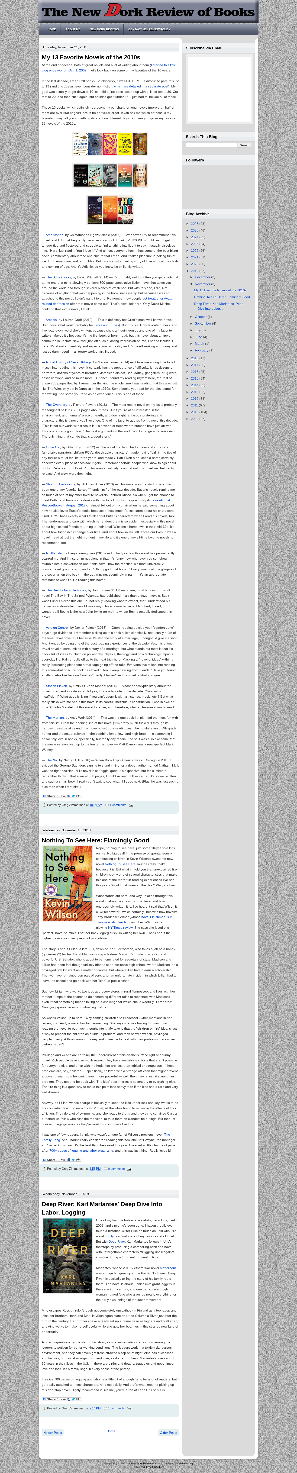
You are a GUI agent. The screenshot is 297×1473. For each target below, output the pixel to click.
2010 (195, 412)
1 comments (118, 805)
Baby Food (138, 1467)
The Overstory (56, 404)
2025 (195, 230)
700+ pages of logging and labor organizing (81, 1150)
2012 (195, 398)
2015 (195, 378)
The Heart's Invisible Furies (66, 590)
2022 (195, 250)
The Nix (51, 760)
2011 (195, 405)
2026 (195, 224)
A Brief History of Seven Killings (68, 362)
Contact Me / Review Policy (149, 29)
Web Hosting (185, 1463)
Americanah (54, 235)
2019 (195, 271)
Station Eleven (56, 686)
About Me (72, 29)
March (200, 343)
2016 (195, 372)
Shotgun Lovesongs (60, 484)
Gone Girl (53, 447)
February (202, 350)
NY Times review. (121, 927)
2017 (195, 365)
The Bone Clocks (58, 277)
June (199, 337)
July (198, 330)
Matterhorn (168, 1268)
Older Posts (168, 1432)
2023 (195, 244)
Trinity (110, 1236)
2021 (195, 257)
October (201, 317)
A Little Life (54, 553)
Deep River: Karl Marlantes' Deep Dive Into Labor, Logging (102, 1208)
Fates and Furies (106, 325)
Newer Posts (52, 1432)
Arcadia (51, 320)
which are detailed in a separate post (141, 86)
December (203, 277)
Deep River (117, 1241)
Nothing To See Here (120, 864)
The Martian (55, 717)
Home (52, 29)
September (203, 323)
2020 (195, 264)
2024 (195, 237)
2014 (195, 385)
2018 (195, 358)
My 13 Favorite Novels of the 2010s (91, 57)
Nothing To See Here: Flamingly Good (95, 840)
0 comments (116, 1168)
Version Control (57, 627)
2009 (195, 419)
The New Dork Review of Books (144, 1463)
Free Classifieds (155, 1467)
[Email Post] (130, 805)
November (203, 284)
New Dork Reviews (104, 29)
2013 (195, 392)
